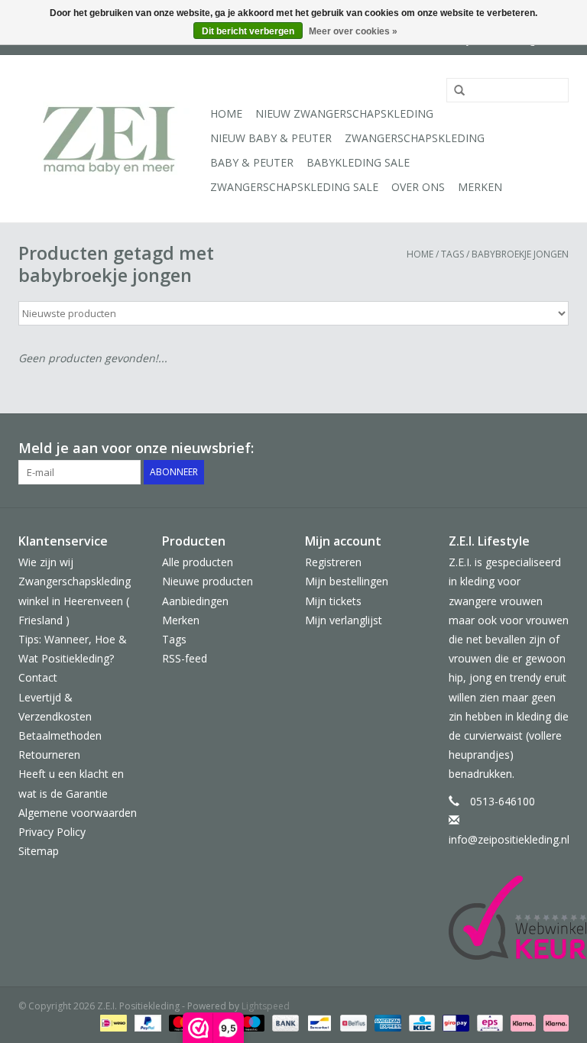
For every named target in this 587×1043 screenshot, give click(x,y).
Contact (37, 677)
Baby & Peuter (252, 162)
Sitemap (38, 851)
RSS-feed (184, 658)
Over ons (418, 187)
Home (226, 113)
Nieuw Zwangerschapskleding (344, 113)
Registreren (333, 562)
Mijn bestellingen (346, 581)
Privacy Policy (52, 831)
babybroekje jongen (520, 254)
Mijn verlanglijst (343, 620)
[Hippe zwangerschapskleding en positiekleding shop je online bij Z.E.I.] (112, 139)
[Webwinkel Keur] (509, 918)
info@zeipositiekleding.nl (509, 839)
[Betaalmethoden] (111, 1021)
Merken (480, 187)
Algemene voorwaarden (77, 812)
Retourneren (49, 754)
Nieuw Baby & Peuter (271, 138)
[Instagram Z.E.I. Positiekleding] (556, 448)
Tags (452, 254)
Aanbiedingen (195, 601)
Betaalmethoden (60, 735)
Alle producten (197, 562)
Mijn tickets (333, 601)
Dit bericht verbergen (248, 31)
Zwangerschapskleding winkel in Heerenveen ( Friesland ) (74, 600)
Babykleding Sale (358, 162)
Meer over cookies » (353, 31)
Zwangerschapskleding (415, 138)
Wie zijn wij (45, 562)
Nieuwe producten (207, 581)
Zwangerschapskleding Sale (294, 187)
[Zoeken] (454, 91)
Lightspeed (266, 1005)
